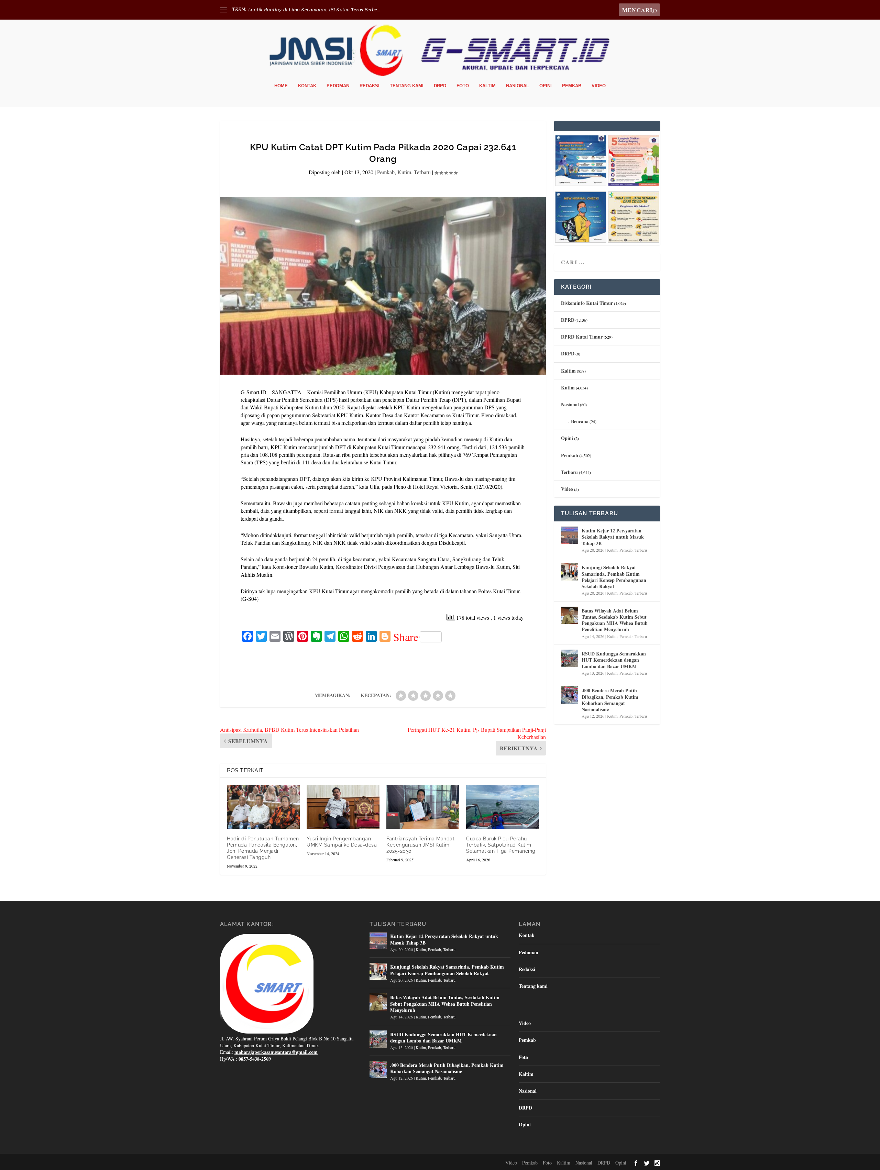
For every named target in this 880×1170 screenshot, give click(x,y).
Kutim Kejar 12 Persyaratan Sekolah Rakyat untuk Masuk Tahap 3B (613, 537)
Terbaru (422, 172)
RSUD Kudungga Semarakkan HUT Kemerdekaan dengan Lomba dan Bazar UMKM (614, 660)
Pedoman (338, 85)
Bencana (579, 421)
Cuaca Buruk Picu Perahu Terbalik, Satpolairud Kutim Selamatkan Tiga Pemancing (501, 845)
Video (599, 85)
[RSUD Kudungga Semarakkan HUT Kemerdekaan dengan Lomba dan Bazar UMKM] (569, 658)
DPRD (567, 319)
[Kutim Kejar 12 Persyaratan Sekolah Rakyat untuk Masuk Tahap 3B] (569, 535)
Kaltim (487, 85)
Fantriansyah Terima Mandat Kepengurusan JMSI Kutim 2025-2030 (420, 845)
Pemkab (571, 85)
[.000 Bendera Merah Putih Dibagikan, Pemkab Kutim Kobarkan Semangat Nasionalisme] (569, 695)
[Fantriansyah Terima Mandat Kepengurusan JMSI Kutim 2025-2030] (422, 806)
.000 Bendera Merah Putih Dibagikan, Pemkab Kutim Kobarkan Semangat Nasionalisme (610, 700)
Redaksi (370, 85)
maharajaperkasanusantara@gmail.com (276, 1052)
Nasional (517, 85)
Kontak (307, 85)
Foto (462, 85)
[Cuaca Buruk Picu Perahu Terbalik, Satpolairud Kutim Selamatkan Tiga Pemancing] (502, 806)
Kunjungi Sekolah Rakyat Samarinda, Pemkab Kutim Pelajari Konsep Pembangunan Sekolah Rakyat (614, 577)
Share (405, 636)
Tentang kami (407, 85)
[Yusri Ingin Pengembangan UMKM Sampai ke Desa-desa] (343, 806)
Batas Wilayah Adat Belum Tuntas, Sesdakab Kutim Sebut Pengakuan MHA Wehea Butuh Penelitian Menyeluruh (615, 620)
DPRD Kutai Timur (582, 336)
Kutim (404, 172)
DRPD (440, 85)
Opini (545, 85)
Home (281, 85)
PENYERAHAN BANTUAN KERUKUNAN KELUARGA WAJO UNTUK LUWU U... (339, 10)
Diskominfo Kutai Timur (587, 303)
